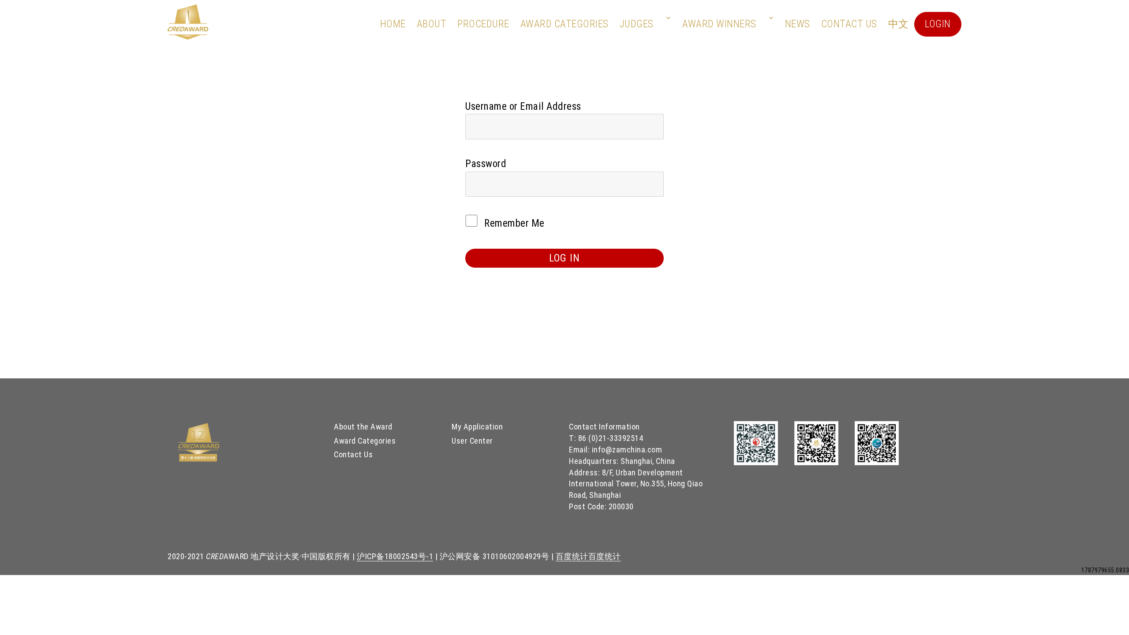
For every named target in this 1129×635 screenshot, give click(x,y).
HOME (393, 24)
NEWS (797, 24)
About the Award (363, 426)
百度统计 (572, 556)
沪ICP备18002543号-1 (395, 556)
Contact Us (849, 24)
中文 (898, 24)
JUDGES (637, 24)
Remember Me (513, 223)
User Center (472, 440)
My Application (477, 426)
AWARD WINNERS (719, 24)
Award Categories (564, 24)
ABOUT (432, 24)
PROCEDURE (483, 24)
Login (938, 24)
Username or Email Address (523, 106)
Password (485, 164)
